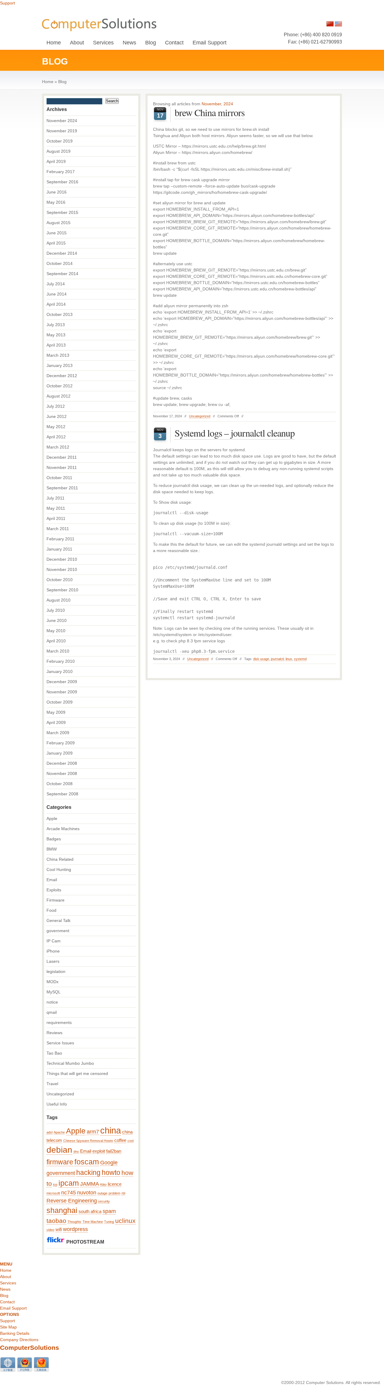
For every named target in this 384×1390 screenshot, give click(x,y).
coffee (120, 1140)
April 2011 (55, 518)
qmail (51, 1012)
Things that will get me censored (77, 1073)
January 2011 (59, 549)
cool (131, 1140)
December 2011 (61, 457)
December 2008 (61, 763)
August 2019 (58, 151)
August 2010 (58, 600)
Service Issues (60, 1042)
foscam (86, 1162)
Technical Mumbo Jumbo (70, 1063)
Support (7, 3)
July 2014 (55, 283)
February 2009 (60, 742)
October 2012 (59, 385)
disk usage (261, 659)
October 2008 (59, 783)
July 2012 (55, 406)
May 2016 (55, 202)
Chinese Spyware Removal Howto (88, 1140)
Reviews (54, 1032)
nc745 (68, 1193)
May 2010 (55, 630)
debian (59, 1149)
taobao (56, 1220)
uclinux (125, 1220)
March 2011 (57, 528)
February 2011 (60, 538)
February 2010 (60, 661)
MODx (52, 981)
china (110, 1130)
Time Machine (92, 1221)
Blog (150, 43)
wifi (59, 1229)
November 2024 (61, 120)
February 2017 (60, 171)
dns (76, 1151)
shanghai (61, 1210)
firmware (59, 1162)
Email (51, 879)
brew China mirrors (209, 112)
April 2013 (56, 345)
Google (109, 1163)
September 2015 (62, 212)
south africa (90, 1211)
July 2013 (55, 324)
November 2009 (61, 691)
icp (55, 1184)
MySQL (53, 991)
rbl (123, 1193)
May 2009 (55, 712)
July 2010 (55, 610)
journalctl (277, 659)
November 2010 (61, 569)
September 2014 (62, 273)
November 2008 (61, 773)
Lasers (52, 961)
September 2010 (62, 589)
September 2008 (62, 793)
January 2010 (59, 671)
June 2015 (56, 232)
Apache (59, 1132)
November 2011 (61, 467)
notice (52, 1002)
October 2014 (59, 263)
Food (51, 910)
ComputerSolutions (29, 1347)
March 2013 (57, 355)
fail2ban (113, 1151)
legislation (55, 971)
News (129, 43)
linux (289, 659)
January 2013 (59, 365)
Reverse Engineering (71, 1201)
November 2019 (61, 130)
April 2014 (56, 304)
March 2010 (57, 651)
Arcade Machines (63, 828)
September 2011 (62, 487)
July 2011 (55, 498)
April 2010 (56, 640)
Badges (53, 838)
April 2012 (56, 436)
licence (115, 1184)
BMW (51, 849)
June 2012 (56, 416)
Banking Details (14, 1333)
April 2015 (56, 243)
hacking (88, 1172)
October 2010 (59, 579)
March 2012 (57, 447)
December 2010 (61, 559)
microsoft (53, 1193)
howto (111, 1172)
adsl (49, 1132)
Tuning (109, 1221)
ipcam (68, 1183)
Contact (174, 43)
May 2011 (55, 508)
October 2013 (59, 314)
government (57, 930)
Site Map (8, 1327)
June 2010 (56, 620)
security (104, 1201)
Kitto (103, 1184)
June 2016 (56, 192)
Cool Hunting (58, 869)
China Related (60, 859)
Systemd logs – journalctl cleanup (235, 432)
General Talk (58, 920)
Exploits (53, 889)
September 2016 (62, 181)
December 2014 (61, 253)
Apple (51, 818)
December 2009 (61, 681)
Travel (52, 1083)
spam (109, 1211)
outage (102, 1193)
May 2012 (55, 426)
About (77, 43)
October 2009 (59, 702)
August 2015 (58, 222)
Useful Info (56, 1104)
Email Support (209, 43)
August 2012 (58, 396)
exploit (98, 1151)
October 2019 (59, 141)
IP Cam (53, 940)
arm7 (93, 1132)
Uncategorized (199, 416)
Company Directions (19, 1339)
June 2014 (56, 294)
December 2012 (61, 375)
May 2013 (55, 334)
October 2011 (59, 477)
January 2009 (59, 753)
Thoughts (74, 1221)
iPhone (53, 951)
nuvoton (86, 1193)
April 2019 (56, 161)
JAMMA (89, 1184)
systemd (300, 659)
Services (103, 43)
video (50, 1230)
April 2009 (56, 722)
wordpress (75, 1229)
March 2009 (57, 732)
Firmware (55, 900)
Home (53, 43)
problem (114, 1193)
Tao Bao (54, 1053)
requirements (59, 1022)
